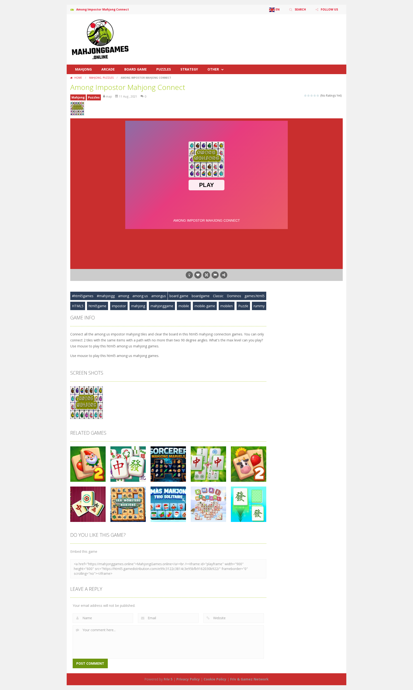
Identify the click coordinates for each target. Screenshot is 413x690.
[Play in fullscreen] (206, 275)
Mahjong (83, 69)
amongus (158, 296)
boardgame (201, 296)
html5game (97, 306)
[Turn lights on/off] (189, 275)
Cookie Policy (215, 679)
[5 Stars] (318, 95)
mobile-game (205, 306)
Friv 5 (168, 679)
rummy (259, 306)
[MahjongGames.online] (100, 39)
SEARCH (300, 9)
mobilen (226, 306)
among (123, 296)
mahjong (138, 306)
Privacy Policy (188, 679)
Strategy (189, 69)
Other (213, 69)
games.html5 (255, 296)
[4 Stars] (314, 95)
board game (178, 296)
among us (140, 296)
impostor (119, 306)
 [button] (215, 275)
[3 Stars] (311, 95)
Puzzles (163, 69)
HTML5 (77, 306)
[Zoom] (86, 402)
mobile (184, 306)
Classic (218, 296)
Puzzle (243, 306)
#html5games (82, 296)
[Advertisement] (256, 28)
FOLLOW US (329, 9)
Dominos (234, 296)
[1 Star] (305, 95)
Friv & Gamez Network (249, 679)
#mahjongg (106, 296)
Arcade (108, 69)
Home (78, 77)
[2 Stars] (308, 95)
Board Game (135, 69)
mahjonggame (162, 306)
